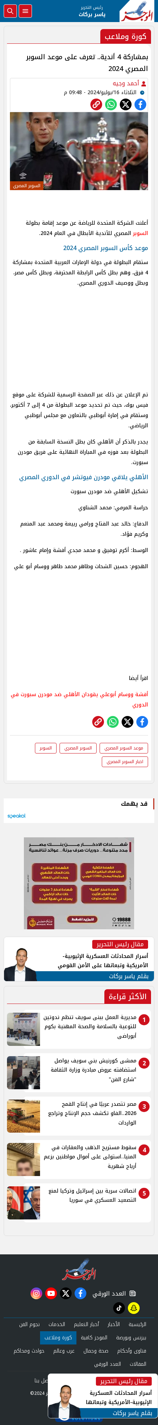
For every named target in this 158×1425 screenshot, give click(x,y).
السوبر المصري (78, 748)
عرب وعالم (64, 1351)
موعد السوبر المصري (123, 748)
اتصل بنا (43, 1381)
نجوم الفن (29, 1324)
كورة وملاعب (58, 1338)
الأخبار (114, 1324)
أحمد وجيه (127, 83)
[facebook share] (140, 104)
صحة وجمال (95, 1351)
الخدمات (57, 1324)
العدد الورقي (107, 1293)
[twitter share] (126, 104)
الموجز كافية (94, 1338)
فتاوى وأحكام (131, 1351)
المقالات (138, 1364)
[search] (10, 11)
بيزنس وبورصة (131, 1338)
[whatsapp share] (111, 104)
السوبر (140, 233)
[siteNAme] (136, 11)
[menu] (25, 11)
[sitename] (79, 1269)
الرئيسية (137, 1324)
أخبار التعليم (86, 1324)
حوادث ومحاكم (29, 1351)
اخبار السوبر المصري (125, 762)
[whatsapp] (96, 104)
